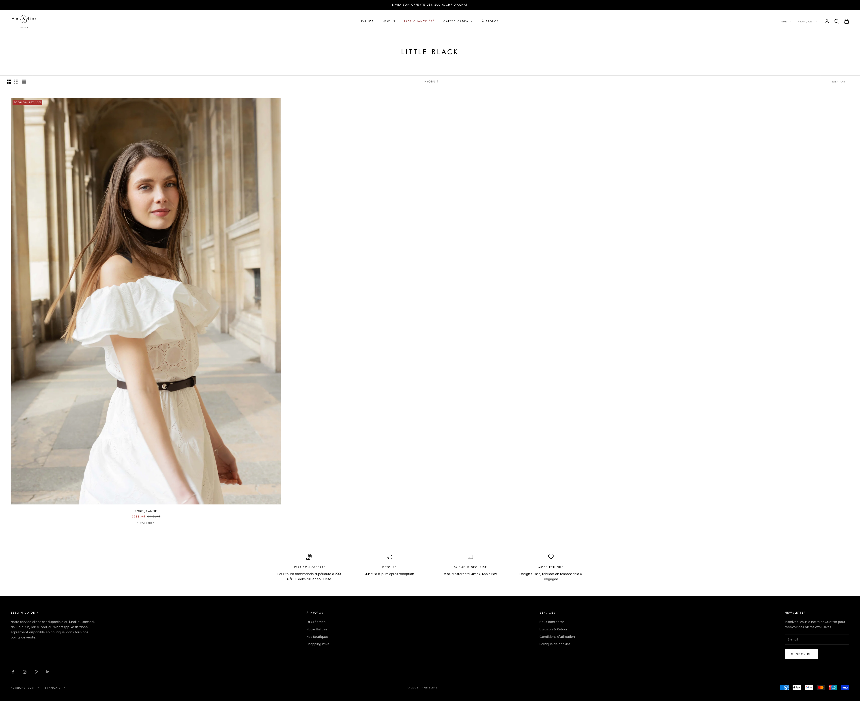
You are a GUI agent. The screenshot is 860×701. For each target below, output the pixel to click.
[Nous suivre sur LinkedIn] (48, 672)
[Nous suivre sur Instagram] (24, 672)
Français (805, 21)
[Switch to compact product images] (24, 82)
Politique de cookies (555, 644)
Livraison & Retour (553, 629)
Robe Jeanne (146, 511)
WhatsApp (61, 627)
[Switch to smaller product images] (16, 82)
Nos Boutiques (318, 636)
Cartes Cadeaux (458, 21)
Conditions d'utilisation (557, 636)
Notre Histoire (317, 629)
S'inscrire (801, 654)
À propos (490, 21)
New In (389, 21)
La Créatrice (316, 622)
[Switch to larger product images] (9, 82)
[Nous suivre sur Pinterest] (36, 672)
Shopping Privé (318, 644)
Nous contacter (552, 622)
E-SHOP (367, 21)
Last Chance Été (419, 21)
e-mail (42, 627)
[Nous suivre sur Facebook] (13, 672)
